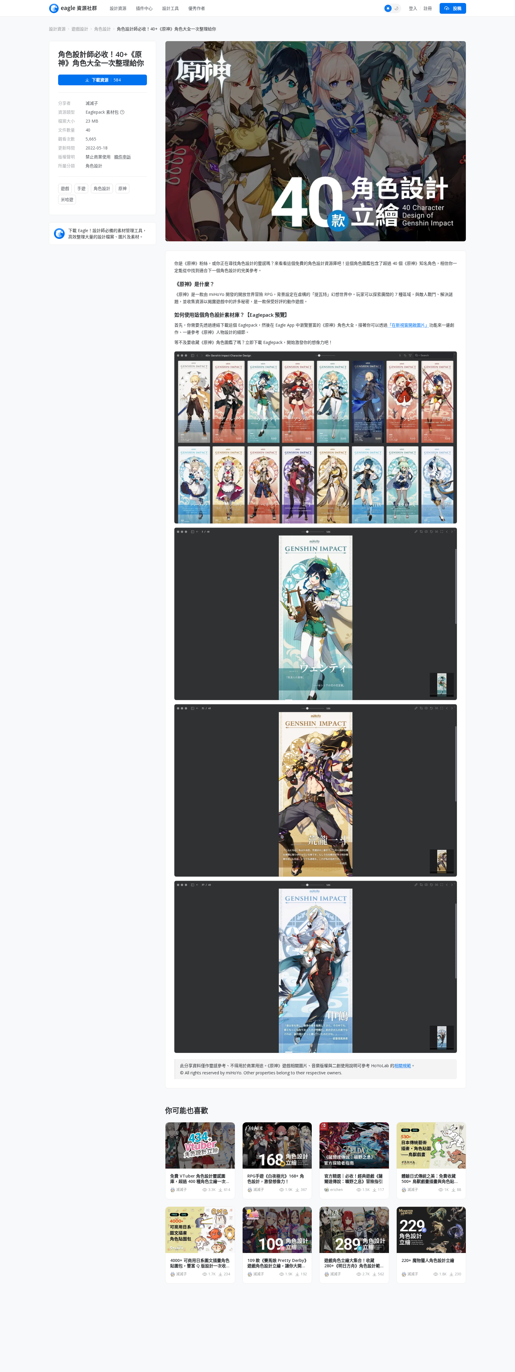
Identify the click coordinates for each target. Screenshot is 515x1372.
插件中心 (144, 8)
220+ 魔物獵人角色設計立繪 (427, 1260)
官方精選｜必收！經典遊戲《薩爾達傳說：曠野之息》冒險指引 (353, 1178)
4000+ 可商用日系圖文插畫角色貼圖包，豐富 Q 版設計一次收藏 (199, 1263)
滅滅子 (92, 103)
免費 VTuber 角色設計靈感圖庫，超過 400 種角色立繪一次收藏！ (200, 1178)
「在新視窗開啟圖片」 (408, 325)
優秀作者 (196, 8)
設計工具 (170, 8)
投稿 (457, 8)
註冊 (428, 8)
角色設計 (102, 29)
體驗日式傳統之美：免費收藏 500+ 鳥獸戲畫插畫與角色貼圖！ (428, 1178)
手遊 (81, 188)
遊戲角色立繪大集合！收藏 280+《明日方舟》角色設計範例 (352, 1263)
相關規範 (402, 1065)
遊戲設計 (80, 29)
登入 (413, 8)
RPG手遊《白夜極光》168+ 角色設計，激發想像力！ (275, 1178)
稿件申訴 (122, 157)
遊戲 (65, 188)
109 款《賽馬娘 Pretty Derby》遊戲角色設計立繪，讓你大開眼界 (276, 1263)
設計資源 (118, 8)
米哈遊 (67, 199)
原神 (122, 188)
